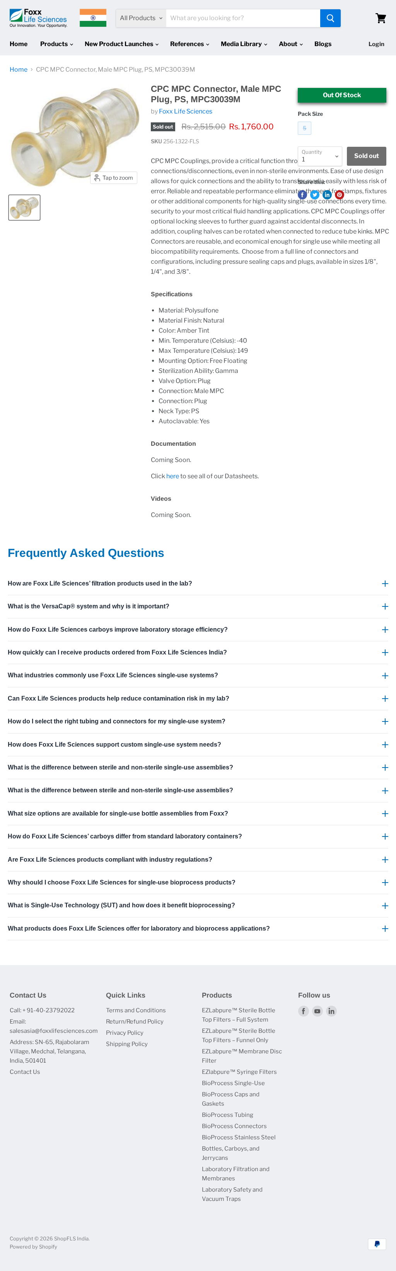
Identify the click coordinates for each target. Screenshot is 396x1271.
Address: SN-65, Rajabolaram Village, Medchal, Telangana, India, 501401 (49, 1051)
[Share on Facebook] (302, 194)
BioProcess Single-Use (233, 1083)
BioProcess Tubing (227, 1114)
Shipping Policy (127, 1044)
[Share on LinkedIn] (327, 194)
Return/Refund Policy (135, 1021)
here (172, 476)
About (289, 44)
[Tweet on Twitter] (314, 194)
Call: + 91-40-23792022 (42, 1010)
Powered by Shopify (33, 1247)
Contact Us (25, 1071)
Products (54, 44)
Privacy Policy (124, 1032)
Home (18, 44)
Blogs (322, 44)
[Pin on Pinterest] (339, 194)
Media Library (242, 44)
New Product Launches (119, 44)
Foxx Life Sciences (185, 111)
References (187, 44)
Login (376, 44)
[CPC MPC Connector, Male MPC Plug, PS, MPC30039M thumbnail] (24, 207)
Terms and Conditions (136, 1010)
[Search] (330, 18)
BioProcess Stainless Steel (239, 1137)
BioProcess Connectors (234, 1126)
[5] (305, 136)
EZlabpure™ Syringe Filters (239, 1071)
